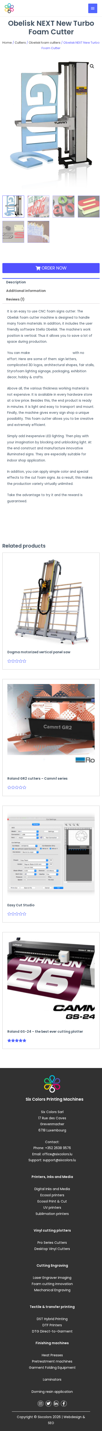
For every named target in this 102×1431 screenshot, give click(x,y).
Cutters (20, 43)
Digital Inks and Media (52, 1189)
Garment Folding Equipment (52, 1367)
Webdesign (73, 1417)
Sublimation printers (52, 1213)
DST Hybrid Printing (52, 1319)
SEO (51, 1423)
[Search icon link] (80, 8)
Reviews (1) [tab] (15, 299)
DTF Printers (52, 1325)
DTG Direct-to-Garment (52, 1331)
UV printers (52, 1207)
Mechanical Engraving (52, 1290)
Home (7, 43)
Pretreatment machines (52, 1361)
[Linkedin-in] (56, 1403)
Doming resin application (52, 1391)
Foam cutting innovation (52, 1283)
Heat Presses (52, 1355)
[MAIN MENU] (92, 8)
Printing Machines (64, 1099)
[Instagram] (40, 1403)
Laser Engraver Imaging (52, 1277)
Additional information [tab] (26, 291)
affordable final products (51, 353)
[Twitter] (48, 1403)
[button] (92, 66)
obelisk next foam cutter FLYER (31, 512)
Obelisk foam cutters (44, 43)
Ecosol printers (52, 1195)
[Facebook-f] (64, 1403)
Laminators (52, 1379)
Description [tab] (16, 282)
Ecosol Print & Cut (52, 1201)
